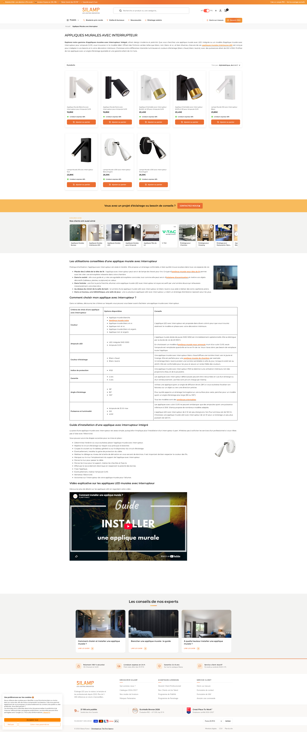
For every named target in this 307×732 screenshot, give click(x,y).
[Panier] (225, 10)
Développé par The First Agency (102, 728)
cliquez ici (46, 712)
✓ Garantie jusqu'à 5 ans (89, 2)
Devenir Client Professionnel (169, 686)
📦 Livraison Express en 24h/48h (46, 2)
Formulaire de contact (205, 690)
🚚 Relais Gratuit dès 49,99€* (69, 2)
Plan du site (229, 728)
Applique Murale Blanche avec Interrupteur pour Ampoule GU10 (79, 108)
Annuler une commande (206, 698)
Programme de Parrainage (168, 698)
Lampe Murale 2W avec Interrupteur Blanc (224, 108)
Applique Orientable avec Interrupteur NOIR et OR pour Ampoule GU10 (189, 108)
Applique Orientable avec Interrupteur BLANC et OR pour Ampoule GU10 (153, 108)
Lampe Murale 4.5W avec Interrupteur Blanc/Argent (116, 171)
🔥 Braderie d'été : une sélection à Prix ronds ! (18, 2)
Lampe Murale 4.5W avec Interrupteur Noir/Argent (153, 171)
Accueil (67, 26)
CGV (220, 728)
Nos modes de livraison (129, 694)
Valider (228, 721)
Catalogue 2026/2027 (129, 690)
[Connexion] (220, 11)
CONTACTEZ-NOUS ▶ (190, 206)
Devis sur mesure (203, 686)
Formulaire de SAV (204, 694)
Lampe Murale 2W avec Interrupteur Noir (80, 171)
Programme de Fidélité (167, 694)
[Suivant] (236, 234)
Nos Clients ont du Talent (168, 690)
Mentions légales (211, 728)
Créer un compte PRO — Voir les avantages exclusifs (287, 2)
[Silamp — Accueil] (85, 684)
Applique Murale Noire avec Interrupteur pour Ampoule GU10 (115, 108)
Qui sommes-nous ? (128, 686)
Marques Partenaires (128, 698)
